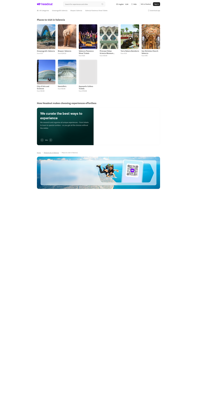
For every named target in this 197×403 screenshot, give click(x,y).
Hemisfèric (62, 86)
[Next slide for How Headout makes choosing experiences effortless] (51, 140)
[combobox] (84, 4)
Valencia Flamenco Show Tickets (86, 52)
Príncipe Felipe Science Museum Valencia (106, 52)
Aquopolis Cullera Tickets (86, 87)
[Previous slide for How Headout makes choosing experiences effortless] (42, 140)
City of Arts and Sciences (43, 87)
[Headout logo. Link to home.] (45, 4)
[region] (98, 123)
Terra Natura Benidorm (130, 51)
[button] (43, 10)
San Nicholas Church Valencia (150, 52)
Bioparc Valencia (64, 51)
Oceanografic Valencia (46, 51)
